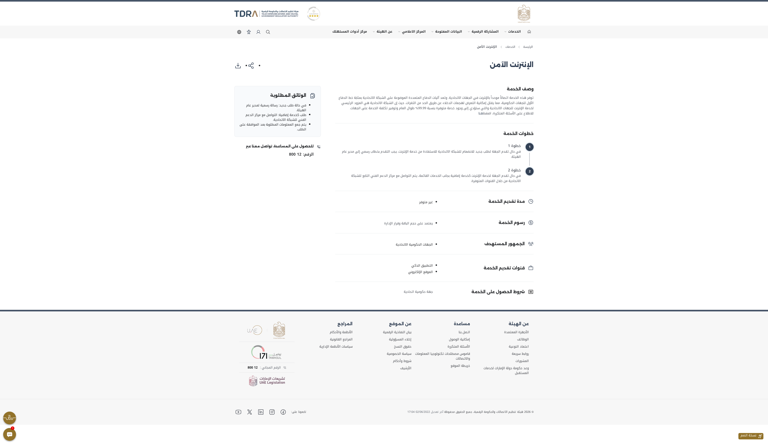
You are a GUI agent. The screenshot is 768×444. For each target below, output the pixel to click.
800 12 (253, 367)
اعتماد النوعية (519, 346)
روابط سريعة (520, 353)
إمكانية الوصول (459, 339)
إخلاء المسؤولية (400, 339)
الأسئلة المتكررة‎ (459, 346)
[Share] (253, 65)
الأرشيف (405, 368)
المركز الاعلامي (411, 32)
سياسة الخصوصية (399, 353)
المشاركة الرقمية (482, 32)
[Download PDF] (239, 65)
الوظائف (523, 339)
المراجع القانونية (341, 339)
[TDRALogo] (266, 13)
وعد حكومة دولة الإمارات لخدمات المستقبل (506, 370)
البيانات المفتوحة (446, 32)
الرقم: (301, 154)
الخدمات (512, 32)
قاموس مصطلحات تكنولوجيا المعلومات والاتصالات (442, 356)
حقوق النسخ (402, 346)
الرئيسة (528, 47)
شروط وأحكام (402, 361)
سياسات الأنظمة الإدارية (336, 346)
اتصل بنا (464, 332)
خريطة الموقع (460, 365)
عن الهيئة (381, 32)
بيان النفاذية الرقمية (397, 332)
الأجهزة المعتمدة (516, 332)
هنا (480, 113)
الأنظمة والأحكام (341, 332)
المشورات (522, 361)
